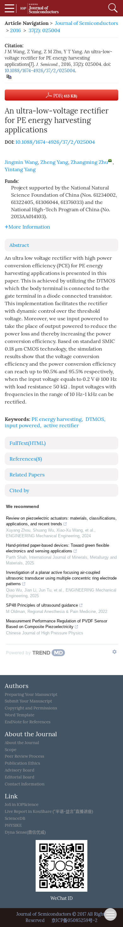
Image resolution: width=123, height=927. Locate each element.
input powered (22, 426)
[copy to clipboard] (9, 76)
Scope (10, 749)
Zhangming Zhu (89, 162)
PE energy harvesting (57, 419)
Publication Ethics (22, 763)
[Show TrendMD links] (114, 651)
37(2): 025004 (44, 30)
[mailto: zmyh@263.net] (110, 160)
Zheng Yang (54, 162)
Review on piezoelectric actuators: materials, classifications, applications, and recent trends (61, 521)
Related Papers (26, 475)
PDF (64, 96)
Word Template (19, 715)
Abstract (19, 245)
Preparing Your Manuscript (31, 694)
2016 (15, 30)
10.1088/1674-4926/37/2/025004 (40, 70)
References (25, 459)
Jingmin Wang (21, 162)
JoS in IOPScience (21, 804)
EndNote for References (27, 722)
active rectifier (61, 426)
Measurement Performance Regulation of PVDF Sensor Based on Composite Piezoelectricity (56, 624)
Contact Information (24, 784)
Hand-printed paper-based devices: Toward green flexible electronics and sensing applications (57, 548)
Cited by (19, 490)
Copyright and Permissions (31, 708)
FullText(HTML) (27, 443)
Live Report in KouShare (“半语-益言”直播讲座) (49, 811)
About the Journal (22, 742)
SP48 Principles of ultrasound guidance (42, 605)
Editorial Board (19, 777)
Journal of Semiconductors (86, 23)
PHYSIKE (13, 825)
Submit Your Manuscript (28, 701)
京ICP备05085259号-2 (74, 920)
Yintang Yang (20, 169)
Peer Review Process (24, 756)
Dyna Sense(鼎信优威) (25, 832)
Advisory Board (19, 770)
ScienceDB (15, 818)
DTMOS (94, 419)
